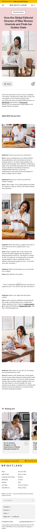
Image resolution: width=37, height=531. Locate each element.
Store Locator (22, 474)
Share (9, 84)
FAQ (19, 482)
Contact (20, 479)
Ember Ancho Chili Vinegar (20, 1)
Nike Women (6, 102)
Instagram (6, 507)
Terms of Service (23, 485)
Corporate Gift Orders (8, 477)
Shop (3, 471)
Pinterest (6, 510)
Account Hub (22, 471)
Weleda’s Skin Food (25, 306)
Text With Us (5, 487)
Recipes (4, 482)
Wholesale (5, 479)
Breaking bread (18, 12)
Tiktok (5, 513)
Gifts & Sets (5, 474)
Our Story (5, 485)
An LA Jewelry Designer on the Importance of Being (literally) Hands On (12, 446)
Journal (23, 102)
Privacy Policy (22, 487)
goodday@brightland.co (27, 521)
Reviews (20, 477)
